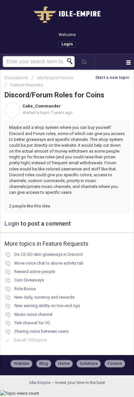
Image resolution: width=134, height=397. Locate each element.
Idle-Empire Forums (55, 77)
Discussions (16, 77)
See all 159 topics (30, 340)
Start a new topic (112, 77)
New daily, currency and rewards (44, 297)
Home (64, 363)
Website (21, 363)
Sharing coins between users (41, 331)
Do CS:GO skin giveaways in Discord (48, 254)
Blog (43, 363)
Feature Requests (26, 84)
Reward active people (34, 271)
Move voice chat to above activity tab (49, 263)
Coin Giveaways (29, 280)
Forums (115, 363)
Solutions (89, 363)
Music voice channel (33, 314)
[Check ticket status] (84, 61)
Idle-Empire (40, 382)
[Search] (71, 61)
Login (12, 223)
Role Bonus (25, 288)
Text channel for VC (32, 322)
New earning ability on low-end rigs (47, 305)
